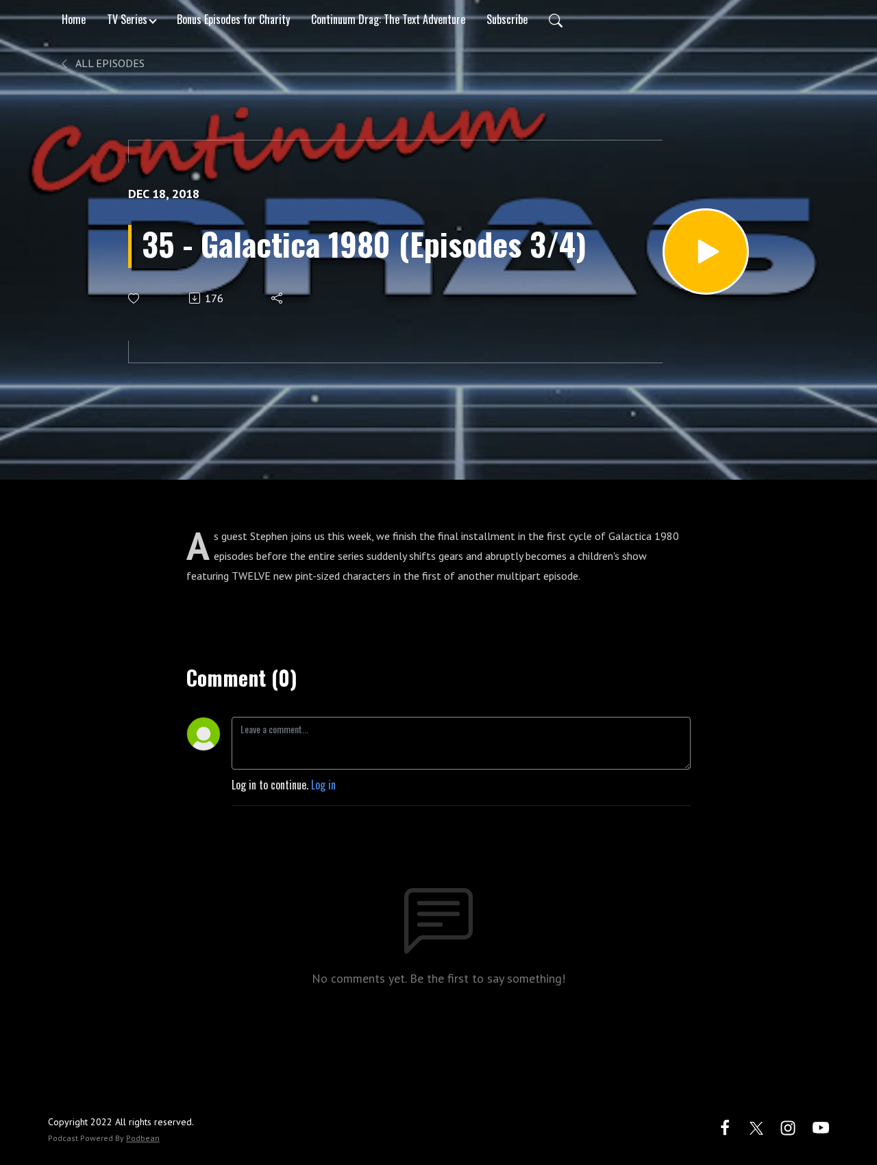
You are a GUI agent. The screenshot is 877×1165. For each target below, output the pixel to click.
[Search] (555, 19)
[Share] (278, 298)
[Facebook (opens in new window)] (725, 1126)
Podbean (143, 1138)
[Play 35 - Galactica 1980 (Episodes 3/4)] (706, 251)
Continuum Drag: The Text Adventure (388, 19)
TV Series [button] (127, 19)
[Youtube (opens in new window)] (821, 1126)
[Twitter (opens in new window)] (756, 1126)
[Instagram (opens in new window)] (788, 1126)
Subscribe (507, 19)
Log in (323, 784)
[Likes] (135, 298)
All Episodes (109, 63)
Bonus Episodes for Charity (233, 19)
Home (74, 19)
